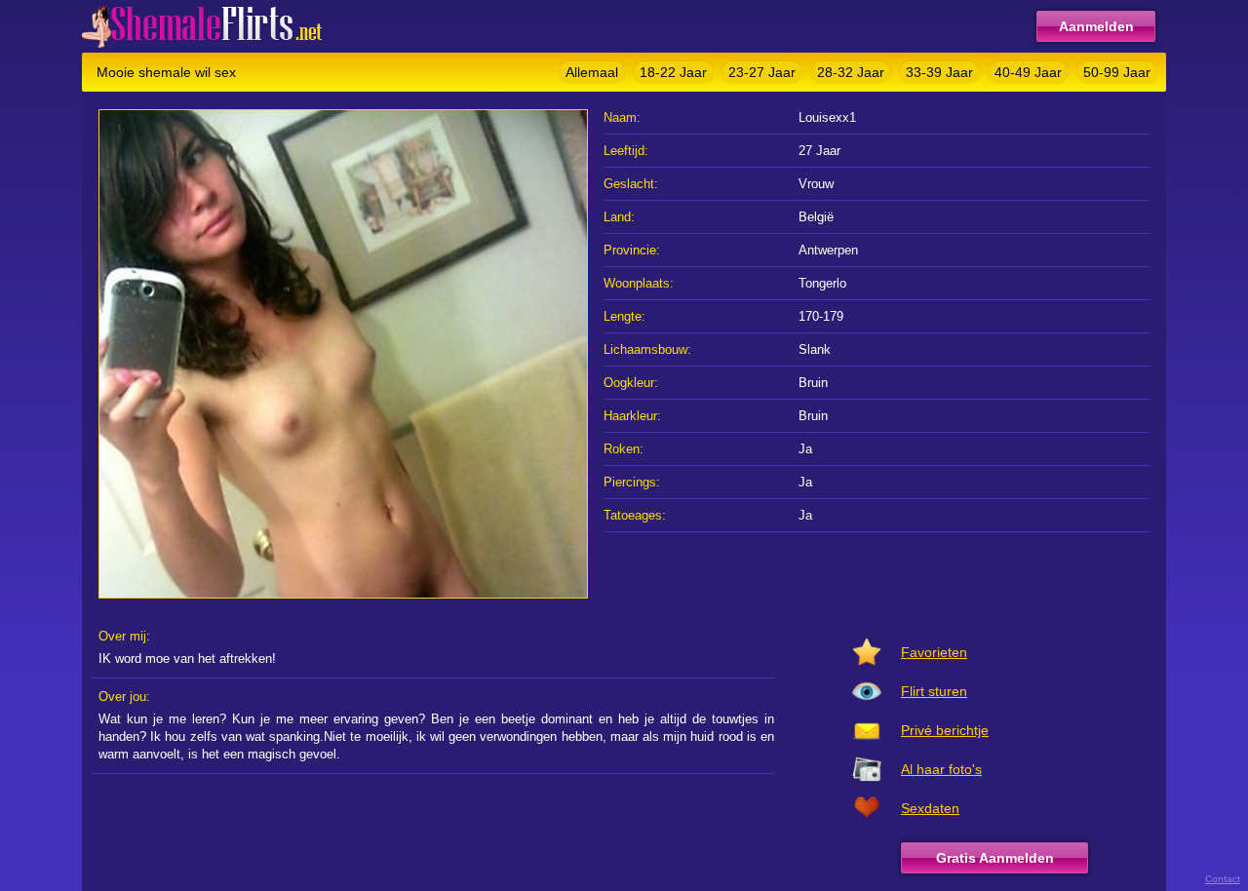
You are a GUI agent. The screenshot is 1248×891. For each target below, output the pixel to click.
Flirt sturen (934, 691)
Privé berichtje (945, 730)
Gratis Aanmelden (995, 858)
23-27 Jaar (762, 72)
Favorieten (934, 652)
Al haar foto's (941, 769)
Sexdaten (930, 808)
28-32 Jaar (850, 72)
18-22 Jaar (673, 72)
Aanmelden (1096, 26)
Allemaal (592, 72)
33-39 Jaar (939, 72)
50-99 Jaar (1116, 72)
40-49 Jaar (1028, 72)
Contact (1222, 878)
